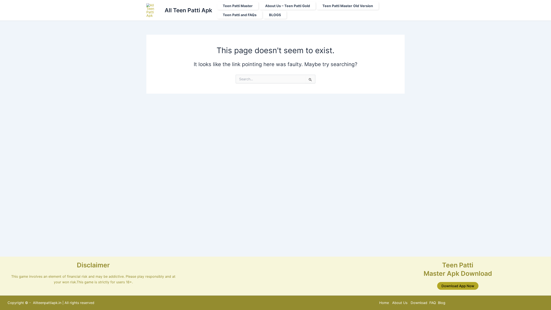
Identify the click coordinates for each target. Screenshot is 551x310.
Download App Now (457, 286)
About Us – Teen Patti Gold (287, 6)
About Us (399, 303)
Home (384, 303)
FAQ (432, 303)
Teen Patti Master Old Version (347, 6)
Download (419, 303)
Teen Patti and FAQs (240, 15)
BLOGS (275, 15)
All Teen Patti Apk (188, 10)
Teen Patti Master (238, 6)
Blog (441, 303)
